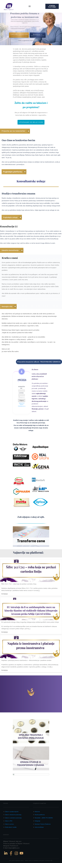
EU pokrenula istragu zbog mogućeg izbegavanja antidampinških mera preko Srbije (30, 622)
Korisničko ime (21, 387)
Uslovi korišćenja (39, 827)
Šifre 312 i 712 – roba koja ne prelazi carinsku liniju (18, 584)
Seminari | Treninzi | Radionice (43, 824)
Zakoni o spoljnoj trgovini (11, 811)
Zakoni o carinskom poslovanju (13, 818)
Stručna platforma (40, 814)
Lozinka (21, 393)
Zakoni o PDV (8, 821)
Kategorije (37, 821)
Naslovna (37, 811)
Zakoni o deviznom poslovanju (13, 814)
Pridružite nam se (21, 406)
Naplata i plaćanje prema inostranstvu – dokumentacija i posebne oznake (26, 660)
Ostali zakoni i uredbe (11, 827)
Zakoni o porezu (9, 824)
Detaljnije (4, 594)
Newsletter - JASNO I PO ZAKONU (44, 818)
